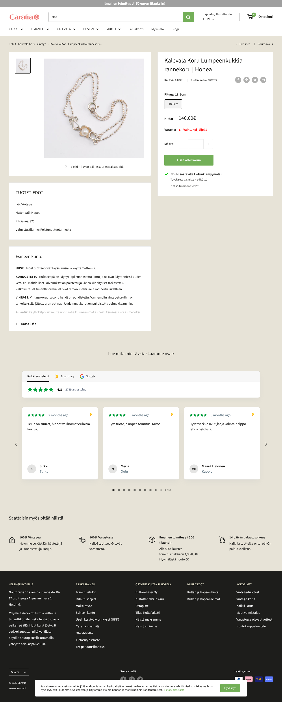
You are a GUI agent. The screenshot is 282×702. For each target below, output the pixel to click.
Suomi (15, 672)
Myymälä (157, 29)
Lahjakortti (136, 29)
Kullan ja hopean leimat (203, 599)
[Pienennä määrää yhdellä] (183, 144)
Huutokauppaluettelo (251, 626)
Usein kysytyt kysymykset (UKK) (97, 619)
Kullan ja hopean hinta (203, 592)
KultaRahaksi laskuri (149, 599)
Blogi (175, 29)
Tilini (207, 19)
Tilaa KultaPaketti (147, 612)
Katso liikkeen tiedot (185, 186)
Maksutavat (84, 606)
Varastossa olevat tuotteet (254, 619)
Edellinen (244, 44)
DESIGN (88, 29)
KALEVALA (64, 29)
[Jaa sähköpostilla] (263, 80)
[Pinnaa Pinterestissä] (246, 80)
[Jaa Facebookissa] (238, 80)
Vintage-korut (245, 599)
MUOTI (111, 29)
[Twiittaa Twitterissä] (255, 80)
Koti (11, 44)
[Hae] (188, 17)
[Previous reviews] (16, 444)
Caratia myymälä (88, 626)
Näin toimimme (146, 626)
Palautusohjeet (86, 599)
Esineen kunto (85, 612)
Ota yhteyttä (84, 633)
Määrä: (169, 144)
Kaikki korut (244, 606)
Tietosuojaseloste (88, 640)
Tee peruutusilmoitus (90, 647)
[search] (115, 17)
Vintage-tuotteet (247, 592)
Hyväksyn (230, 688)
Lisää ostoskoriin (189, 160)
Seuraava (264, 44)
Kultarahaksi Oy (146, 592)
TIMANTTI (37, 29)
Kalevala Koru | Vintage (32, 44)
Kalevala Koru (174, 80)
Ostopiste (141, 606)
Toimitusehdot (86, 592)
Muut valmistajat (248, 612)
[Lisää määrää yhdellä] (208, 144)
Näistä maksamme (148, 619)
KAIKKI (13, 29)
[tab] (113, 490)
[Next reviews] (266, 444)
